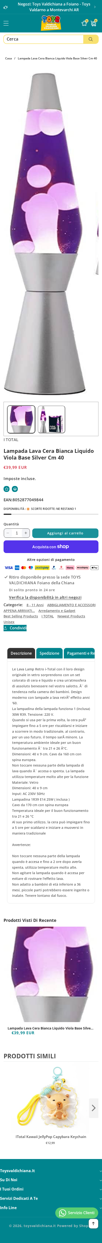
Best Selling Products (21, 616)
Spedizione (49, 653)
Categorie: (13, 604)
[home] (51, 1237)
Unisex (9, 622)
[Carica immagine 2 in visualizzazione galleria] (51, 419)
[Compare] (15, 489)
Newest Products (71, 616)
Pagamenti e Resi (82, 653)
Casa (8, 58)
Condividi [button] (18, 628)
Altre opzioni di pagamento (51, 559)
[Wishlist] (6, 489)
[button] (94, 6)
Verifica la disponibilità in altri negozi (45, 597)
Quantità (11, 524)
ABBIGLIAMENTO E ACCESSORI (71, 605)
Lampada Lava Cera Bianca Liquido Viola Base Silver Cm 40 (50, 1028)
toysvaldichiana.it (40, 1225)
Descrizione (21, 653)
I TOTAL (48, 616)
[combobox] (51, 39)
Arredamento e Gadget (56, 610)
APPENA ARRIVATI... (19, 610)
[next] (93, 1108)
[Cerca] (90, 39)
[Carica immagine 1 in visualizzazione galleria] (21, 419)
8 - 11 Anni (35, 605)
